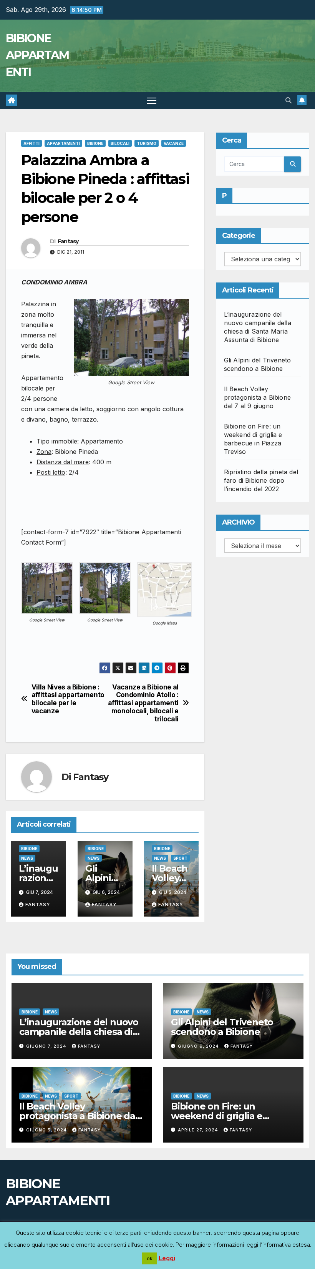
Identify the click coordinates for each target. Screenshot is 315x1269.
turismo (146, 143)
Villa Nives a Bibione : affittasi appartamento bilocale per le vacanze (68, 699)
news (27, 858)
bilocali (120, 143)
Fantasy (68, 241)
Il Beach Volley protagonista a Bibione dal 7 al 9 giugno (257, 397)
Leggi (167, 1258)
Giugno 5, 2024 (47, 1130)
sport (180, 858)
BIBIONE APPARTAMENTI (37, 55)
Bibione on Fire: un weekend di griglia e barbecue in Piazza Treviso (231, 1116)
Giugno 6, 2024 (199, 1046)
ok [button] (150, 1258)
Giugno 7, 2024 (47, 1046)
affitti (31, 143)
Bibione (95, 143)
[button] (288, 100)
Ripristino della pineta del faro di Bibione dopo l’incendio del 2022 (261, 480)
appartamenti (63, 143)
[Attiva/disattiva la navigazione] (151, 100)
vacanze (174, 143)
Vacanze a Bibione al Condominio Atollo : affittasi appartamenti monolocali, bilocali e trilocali (143, 703)
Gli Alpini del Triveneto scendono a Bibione (222, 1027)
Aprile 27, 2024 (199, 1130)
